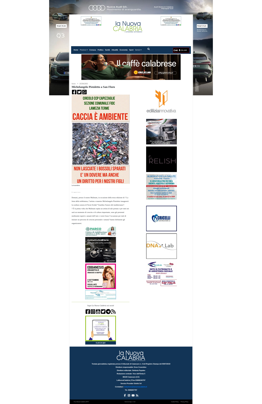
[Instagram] (129, 396)
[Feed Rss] (137, 396)
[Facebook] (125, 396)
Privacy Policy (184, 402)
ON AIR (183, 50)
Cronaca (92, 50)
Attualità (115, 50)
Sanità (107, 50)
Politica (100, 50)
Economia (124, 50)
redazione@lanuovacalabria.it (135, 387)
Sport (131, 50)
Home (76, 50)
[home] (128, 26)
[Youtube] (133, 396)
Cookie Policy (175, 402)
